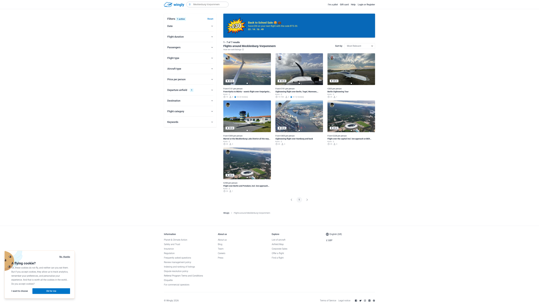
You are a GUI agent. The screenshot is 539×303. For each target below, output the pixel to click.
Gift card (344, 4)
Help (353, 4)
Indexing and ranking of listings (179, 266)
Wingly (226, 213)
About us (222, 239)
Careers (221, 253)
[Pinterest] (374, 300)
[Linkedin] (369, 300)
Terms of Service (328, 300)
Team (220, 248)
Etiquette (168, 280)
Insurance (169, 248)
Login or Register (366, 4)
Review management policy (177, 262)
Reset (210, 19)
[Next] (307, 200)
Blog (220, 244)
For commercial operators (176, 284)
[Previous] (291, 200)
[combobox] (207, 4)
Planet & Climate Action (175, 239)
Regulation (169, 253)
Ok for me (51, 291)
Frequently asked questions (177, 257)
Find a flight (278, 257)
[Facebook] (356, 300)
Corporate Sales (279, 248)
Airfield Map (278, 244)
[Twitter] (360, 300)
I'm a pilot (333, 4)
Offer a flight (278, 253)
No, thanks (64, 256)
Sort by (338, 46)
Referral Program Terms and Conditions (183, 275)
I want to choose (19, 291)
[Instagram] (365, 300)
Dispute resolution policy (176, 271)
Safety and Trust (172, 244)
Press (220, 257)
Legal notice (344, 300)
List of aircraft (278, 239)
